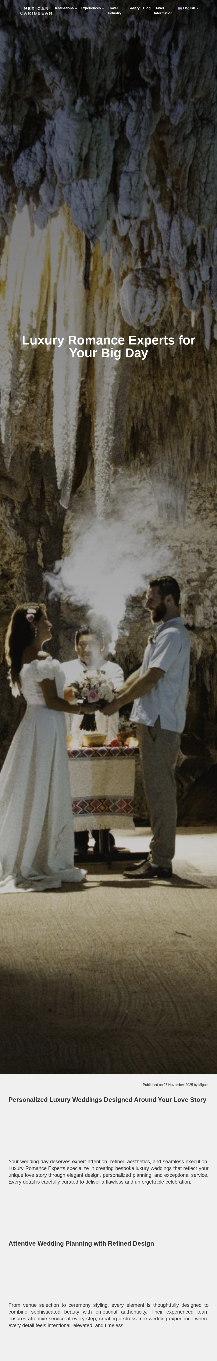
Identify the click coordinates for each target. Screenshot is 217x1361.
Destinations (63, 8)
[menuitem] (186, 8)
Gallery (134, 8)
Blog (147, 8)
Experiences (91, 8)
